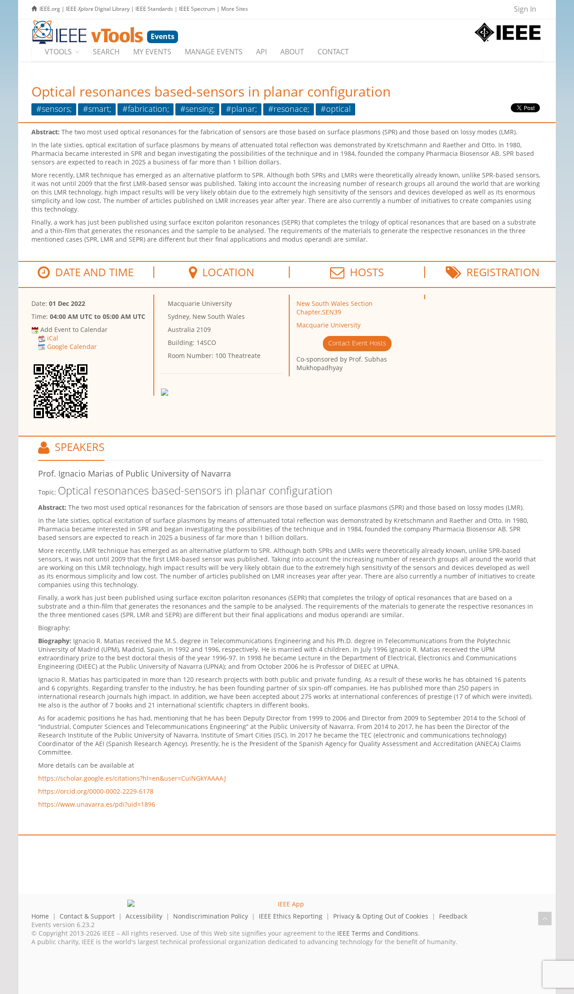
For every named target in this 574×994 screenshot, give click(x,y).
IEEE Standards (154, 9)
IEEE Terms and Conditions (377, 933)
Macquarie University (328, 325)
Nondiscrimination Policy (210, 916)
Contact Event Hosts (357, 343)
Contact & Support (87, 916)
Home (40, 916)
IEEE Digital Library (98, 9)
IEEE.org (49, 9)
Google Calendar (72, 346)
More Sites (234, 9)
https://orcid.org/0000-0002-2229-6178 (95, 791)
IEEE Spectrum (197, 9)
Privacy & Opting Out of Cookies (380, 916)
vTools (58, 52)
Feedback (453, 916)
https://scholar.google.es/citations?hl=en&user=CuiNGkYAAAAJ (132, 778)
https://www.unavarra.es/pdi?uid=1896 (96, 804)
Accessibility (144, 916)
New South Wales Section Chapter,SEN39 (334, 307)
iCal (52, 338)
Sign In (525, 9)
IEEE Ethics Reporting (290, 916)
